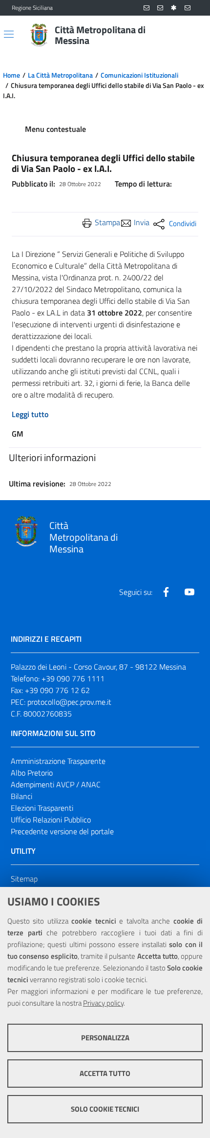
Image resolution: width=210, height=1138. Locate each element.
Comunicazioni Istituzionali (139, 75)
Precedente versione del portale (62, 831)
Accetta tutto (105, 1073)
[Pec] (187, 8)
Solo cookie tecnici (105, 1109)
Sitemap (24, 879)
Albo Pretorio (32, 773)
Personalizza (105, 1037)
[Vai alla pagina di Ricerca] (192, 35)
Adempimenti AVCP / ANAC (56, 784)
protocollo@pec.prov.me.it (69, 702)
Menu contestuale (55, 129)
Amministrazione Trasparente (58, 761)
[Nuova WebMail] (146, 8)
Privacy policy (103, 1003)
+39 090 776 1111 (73, 678)
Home (11, 75)
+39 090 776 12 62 (57, 690)
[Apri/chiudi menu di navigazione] (9, 34)
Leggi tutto (30, 414)
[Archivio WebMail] (160, 8)
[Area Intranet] (174, 8)
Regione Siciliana (32, 7)
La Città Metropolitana (60, 75)
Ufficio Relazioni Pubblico (51, 819)
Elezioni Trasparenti (42, 808)
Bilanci (21, 796)
